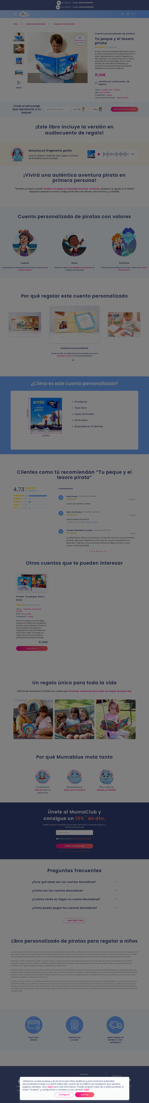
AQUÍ (50, 1086)
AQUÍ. (87, 1089)
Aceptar (85, 1095)
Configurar (64, 1094)
